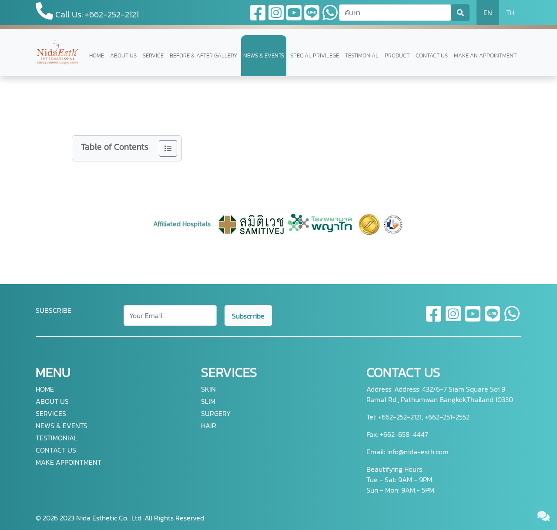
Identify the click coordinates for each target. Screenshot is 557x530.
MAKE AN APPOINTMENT (485, 55)
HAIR (208, 425)
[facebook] (434, 319)
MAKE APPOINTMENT (68, 462)
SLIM (208, 401)
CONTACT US (432, 55)
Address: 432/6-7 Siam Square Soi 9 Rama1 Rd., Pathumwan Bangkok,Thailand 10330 (439, 394)
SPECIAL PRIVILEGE (314, 55)
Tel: (371, 417)
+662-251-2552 (446, 417)
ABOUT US (123, 55)
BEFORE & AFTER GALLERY (203, 55)
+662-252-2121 (399, 417)
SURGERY (216, 413)
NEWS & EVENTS (263, 55)
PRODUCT (397, 55)
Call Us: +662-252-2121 (96, 14)
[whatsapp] (512, 319)
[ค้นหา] (460, 12)
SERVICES (51, 413)
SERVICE (153, 55)
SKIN (208, 389)
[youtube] (473, 319)
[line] (493, 319)
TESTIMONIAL (362, 55)
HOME (96, 55)
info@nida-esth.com (418, 451)
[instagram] (453, 319)
